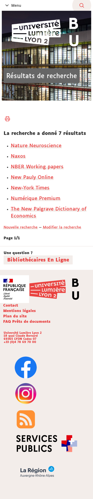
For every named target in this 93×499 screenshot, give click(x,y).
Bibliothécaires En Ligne (38, 260)
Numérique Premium (35, 198)
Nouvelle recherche (20, 227)
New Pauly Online (32, 177)
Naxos (18, 156)
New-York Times (30, 188)
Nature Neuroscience (36, 145)
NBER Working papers (37, 166)
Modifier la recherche (62, 227)
